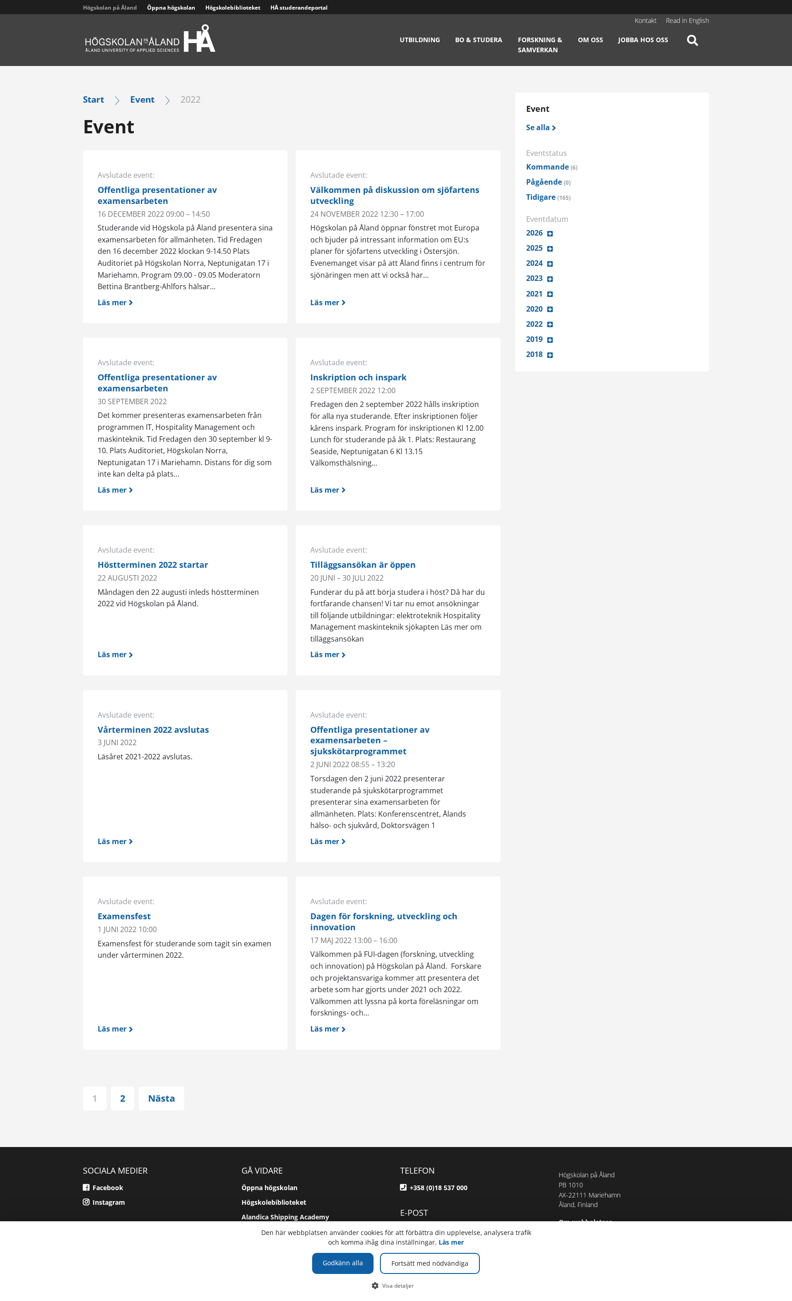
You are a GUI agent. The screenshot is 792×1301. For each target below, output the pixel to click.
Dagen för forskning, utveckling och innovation (383, 922)
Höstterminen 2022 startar (153, 564)
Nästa (161, 1098)
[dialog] (396, 1261)
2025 (534, 248)
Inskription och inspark (358, 377)
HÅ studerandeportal (299, 7)
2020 (534, 309)
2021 (534, 294)
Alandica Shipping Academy (285, 1217)
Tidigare (548, 197)
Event (142, 99)
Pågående (548, 182)
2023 (534, 278)
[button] (396, 1285)
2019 (534, 339)
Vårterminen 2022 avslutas (153, 729)
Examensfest (124, 916)
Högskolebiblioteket (232, 7)
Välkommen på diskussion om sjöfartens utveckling (394, 195)
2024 (534, 263)
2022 (534, 324)
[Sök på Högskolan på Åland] (692, 48)
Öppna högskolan (171, 7)
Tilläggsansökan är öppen (363, 564)
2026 (534, 233)
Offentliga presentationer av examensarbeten (157, 195)
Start (93, 99)
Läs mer (451, 1242)
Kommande (552, 167)
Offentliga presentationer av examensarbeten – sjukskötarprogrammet (369, 740)
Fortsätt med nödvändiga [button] (429, 1263)
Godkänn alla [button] (343, 1262)
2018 (534, 354)
